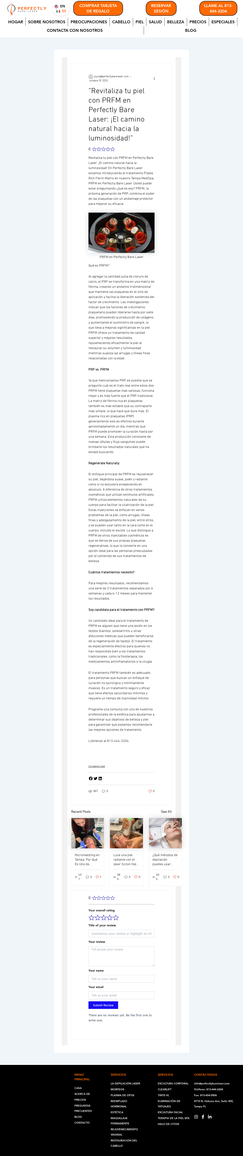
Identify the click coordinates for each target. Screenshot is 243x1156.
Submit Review (103, 1005)
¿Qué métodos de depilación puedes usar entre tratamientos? (165, 864)
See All (166, 812)
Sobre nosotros (46, 22)
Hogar (15, 22)
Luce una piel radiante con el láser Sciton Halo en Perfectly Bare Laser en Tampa (125, 864)
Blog (190, 30)
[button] (90, 778)
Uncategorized (96, 766)
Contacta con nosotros (75, 30)
